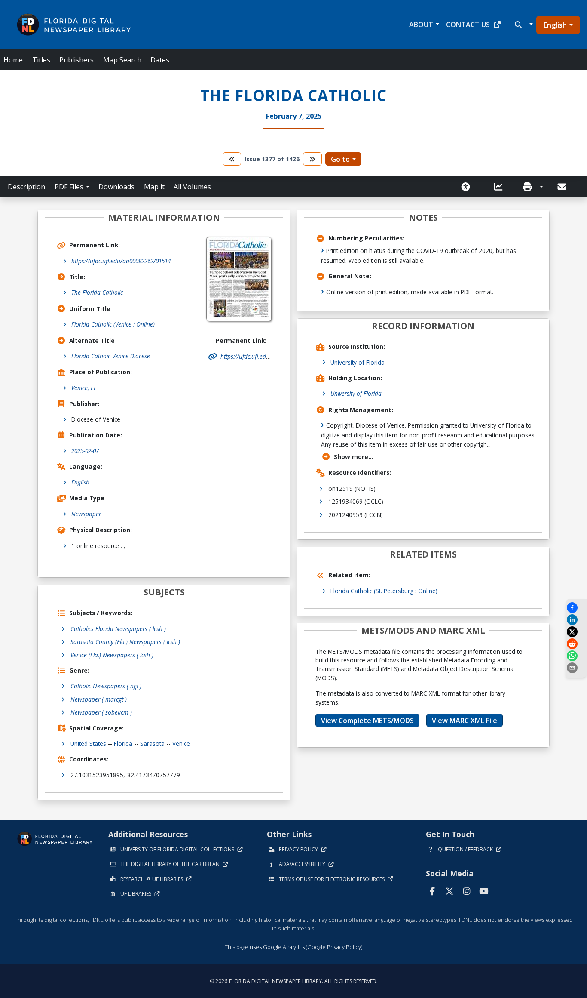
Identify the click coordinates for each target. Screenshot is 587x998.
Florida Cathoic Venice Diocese (110, 356)
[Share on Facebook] (576, 607)
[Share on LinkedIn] (576, 619)
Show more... (353, 457)
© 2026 (294, 981)
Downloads (116, 186)
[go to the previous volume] (232, 159)
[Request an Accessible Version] (468, 186)
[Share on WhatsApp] (576, 655)
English (555, 25)
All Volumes (192, 186)
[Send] (562, 187)
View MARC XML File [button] (464, 720)
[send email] (576, 667)
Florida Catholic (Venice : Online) (113, 324)
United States (88, 743)
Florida (123, 743)
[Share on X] (576, 631)
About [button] (421, 24)
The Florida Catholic (97, 292)
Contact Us (468, 24)
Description (26, 186)
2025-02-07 (85, 451)
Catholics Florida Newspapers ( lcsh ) (118, 629)
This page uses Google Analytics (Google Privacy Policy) (293, 947)
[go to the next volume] (312, 159)
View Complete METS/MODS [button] (367, 720)
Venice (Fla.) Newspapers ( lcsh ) (111, 655)
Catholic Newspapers (105, 686)
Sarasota (152, 743)
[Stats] (501, 186)
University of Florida (357, 362)
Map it (154, 186)
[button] (522, 24)
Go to (340, 159)
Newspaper (86, 514)
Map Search (122, 60)
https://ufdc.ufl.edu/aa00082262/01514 (121, 261)
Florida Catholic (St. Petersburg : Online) (383, 591)
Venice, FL (84, 388)
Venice (181, 743)
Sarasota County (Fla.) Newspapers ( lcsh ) (125, 642)
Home (13, 60)
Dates (159, 60)
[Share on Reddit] (576, 643)
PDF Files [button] (69, 186)
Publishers (76, 60)
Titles (41, 60)
